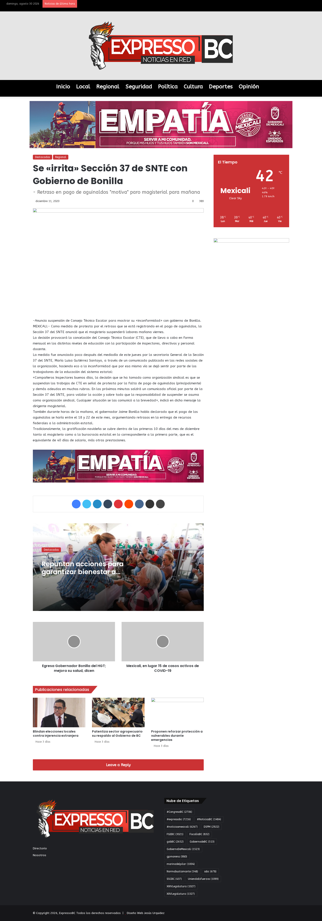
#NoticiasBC (209, 819)
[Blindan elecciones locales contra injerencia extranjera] (59, 712)
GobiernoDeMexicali (183, 849)
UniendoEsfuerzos (203, 878)
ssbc (210, 871)
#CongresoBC (179, 811)
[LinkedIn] (97, 504)
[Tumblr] (107, 504)
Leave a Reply (118, 765)
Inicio (63, 86)
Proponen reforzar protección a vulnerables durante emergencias (177, 735)
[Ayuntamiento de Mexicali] (161, 124)
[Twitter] (86, 504)
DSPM (211, 826)
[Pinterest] (118, 504)
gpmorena (177, 856)
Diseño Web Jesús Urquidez (146, 913)
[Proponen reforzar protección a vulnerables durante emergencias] (177, 712)
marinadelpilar (181, 864)
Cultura (193, 86)
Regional (107, 86)
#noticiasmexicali (182, 826)
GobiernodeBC (202, 841)
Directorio (40, 848)
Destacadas (42, 157)
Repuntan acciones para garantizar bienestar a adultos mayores (83, 571)
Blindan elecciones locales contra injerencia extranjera (55, 733)
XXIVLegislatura (181, 886)
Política (168, 86)
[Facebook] (76, 504)
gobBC (175, 841)
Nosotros (39, 855)
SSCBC (174, 878)
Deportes (221, 86)
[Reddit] (128, 504)
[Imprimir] (160, 504)
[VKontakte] (139, 504)
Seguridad (139, 86)
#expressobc (179, 819)
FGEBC (175, 834)
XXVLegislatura (181, 893)
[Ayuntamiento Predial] (118, 466)
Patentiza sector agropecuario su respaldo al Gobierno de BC (117, 733)
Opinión (249, 86)
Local (83, 86)
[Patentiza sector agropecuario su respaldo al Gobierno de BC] (118, 712)
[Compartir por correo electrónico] (149, 504)
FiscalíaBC (199, 834)
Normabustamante (182, 871)
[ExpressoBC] (161, 45)
